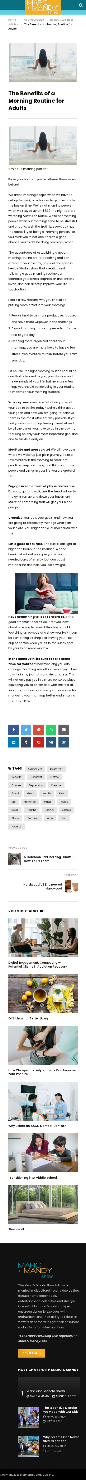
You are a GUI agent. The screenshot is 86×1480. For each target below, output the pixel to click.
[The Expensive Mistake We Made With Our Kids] (28, 1417)
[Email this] (63, 730)
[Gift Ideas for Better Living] (43, 993)
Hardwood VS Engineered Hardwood (42, 886)
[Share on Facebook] (13, 730)
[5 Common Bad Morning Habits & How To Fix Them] (14, 859)
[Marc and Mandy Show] (43, 7)
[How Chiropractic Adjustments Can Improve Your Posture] (43, 1045)
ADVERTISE (31, 1353)
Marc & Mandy (39, 1396)
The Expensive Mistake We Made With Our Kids (60, 1410)
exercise (56, 785)
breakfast (36, 777)
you (64, 818)
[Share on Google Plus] (38, 730)
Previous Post (18, 848)
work (50, 818)
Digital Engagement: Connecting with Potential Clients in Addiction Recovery (37, 965)
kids (61, 793)
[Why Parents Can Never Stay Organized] (28, 1446)
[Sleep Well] (43, 1204)
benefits (16, 777)
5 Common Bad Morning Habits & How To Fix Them (49, 859)
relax (14, 810)
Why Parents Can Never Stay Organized (61, 1439)
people (64, 802)
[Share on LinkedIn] (13, 742)
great (30, 793)
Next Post (70, 875)
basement (56, 768)
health (47, 793)
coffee (54, 777)
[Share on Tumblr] (26, 742)
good (15, 793)
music (48, 802)
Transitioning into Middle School (32, 1178)
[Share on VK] (51, 742)
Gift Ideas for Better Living (28, 1018)
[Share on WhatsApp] (51, 730)
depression (36, 785)
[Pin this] (38, 742)
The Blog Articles (33, 19)
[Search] (81, 5)
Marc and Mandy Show (46, 1391)
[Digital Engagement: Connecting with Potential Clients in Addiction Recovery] (43, 937)
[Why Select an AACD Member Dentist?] (43, 1101)
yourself (16, 826)
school (49, 810)
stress (15, 818)
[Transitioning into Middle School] (43, 1152)
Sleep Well (16, 1229)
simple (66, 810)
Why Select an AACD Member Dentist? (37, 1126)
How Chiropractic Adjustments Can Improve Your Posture (42, 1072)
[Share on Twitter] (26, 730)
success (33, 818)
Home (12, 19)
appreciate (35, 768)
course (16, 785)
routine (31, 810)
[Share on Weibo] (63, 742)
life (13, 802)
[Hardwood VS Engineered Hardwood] (71, 886)
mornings (30, 802)
